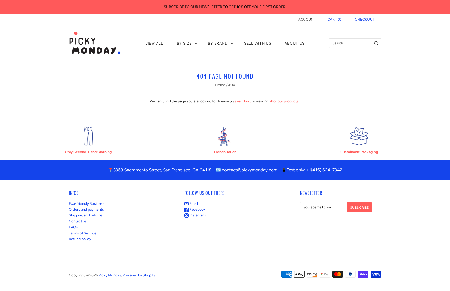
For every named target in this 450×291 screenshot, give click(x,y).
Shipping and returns (86, 215)
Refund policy (80, 239)
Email (193, 203)
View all (154, 43)
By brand (218, 43)
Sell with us (257, 43)
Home (220, 85)
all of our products (284, 101)
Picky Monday (110, 275)
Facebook (197, 209)
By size (184, 43)
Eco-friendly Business (86, 203)
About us (295, 43)
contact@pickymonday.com (249, 169)
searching (243, 101)
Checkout (364, 19)
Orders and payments (86, 209)
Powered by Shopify (139, 275)
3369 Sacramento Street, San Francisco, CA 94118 (162, 169)
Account (307, 19)
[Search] (376, 43)
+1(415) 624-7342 (324, 169)
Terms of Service (82, 233)
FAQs (73, 227)
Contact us (78, 221)
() (335, 19)
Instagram (197, 215)
